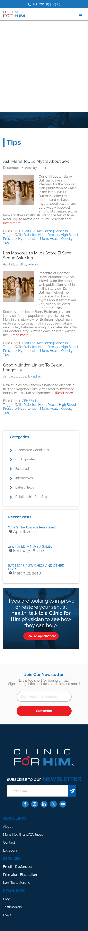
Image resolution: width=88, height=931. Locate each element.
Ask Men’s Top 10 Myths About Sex (36, 161)
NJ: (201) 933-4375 (46, 4)
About (7, 827)
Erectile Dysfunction (18, 867)
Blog (6, 899)
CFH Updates (32, 401)
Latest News (24, 487)
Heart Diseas (47, 405)
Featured (28, 231)
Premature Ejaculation (20, 875)
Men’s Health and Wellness (23, 834)
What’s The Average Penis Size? (32, 527)
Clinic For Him (14, 14)
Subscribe (44, 711)
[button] (82, 15)
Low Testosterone (16, 883)
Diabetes (30, 235)
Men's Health (50, 239)
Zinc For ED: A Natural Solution (31, 546)
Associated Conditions (32, 450)
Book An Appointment (41, 636)
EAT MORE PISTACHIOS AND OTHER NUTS (36, 567)
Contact (9, 842)
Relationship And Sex (53, 231)
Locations (10, 850)
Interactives (24, 478)
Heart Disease (48, 235)
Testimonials (12, 907)
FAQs (7, 915)
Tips (6, 242)
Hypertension (28, 239)
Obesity (66, 239)
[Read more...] (13, 223)
